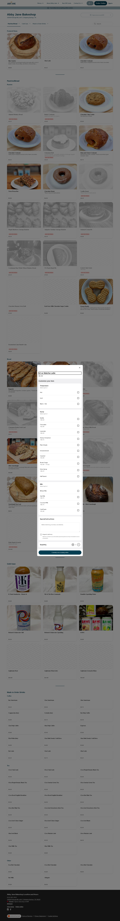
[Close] (79, 367)
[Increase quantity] (78, 544)
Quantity (43, 545)
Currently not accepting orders (60, 552)
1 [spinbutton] (75, 545)
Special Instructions (47, 519)
